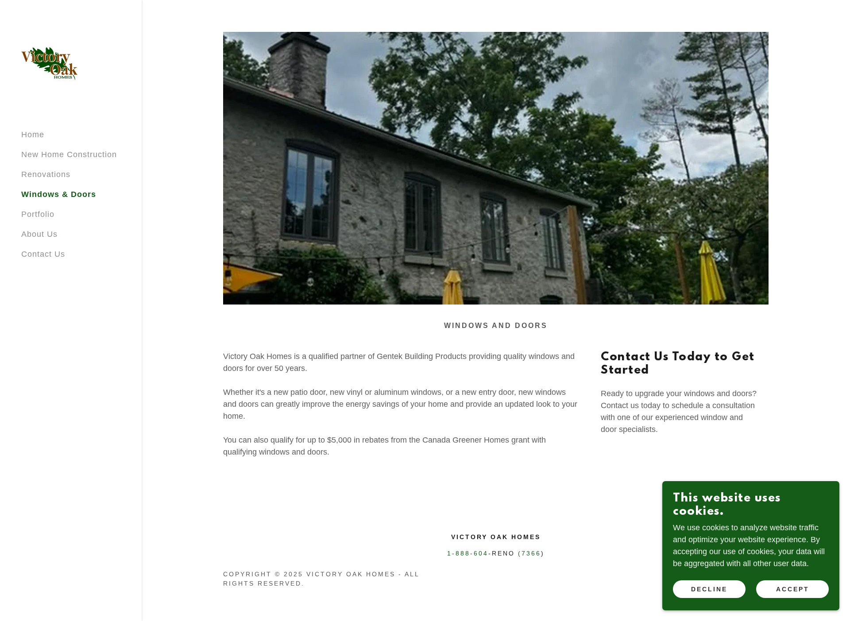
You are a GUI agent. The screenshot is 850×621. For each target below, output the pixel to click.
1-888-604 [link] (467, 553)
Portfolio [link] (37, 214)
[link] (49, 63)
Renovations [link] (45, 174)
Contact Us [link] (43, 254)
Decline (709, 589)
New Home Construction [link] (69, 154)
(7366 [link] (529, 553)
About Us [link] (39, 234)
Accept (792, 589)
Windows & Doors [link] (58, 194)
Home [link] (32, 134)
